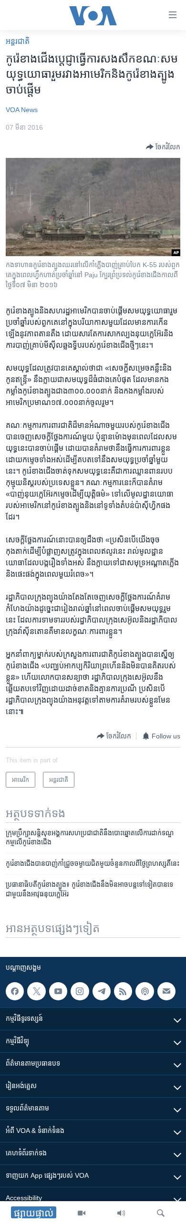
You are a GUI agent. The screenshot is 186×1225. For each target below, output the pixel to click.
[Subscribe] (166, 991)
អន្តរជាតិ (18, 41)
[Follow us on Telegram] (102, 991)
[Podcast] (144, 991)
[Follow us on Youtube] (58, 991)
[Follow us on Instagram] (80, 991)
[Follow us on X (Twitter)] (36, 991)
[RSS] (123, 991)
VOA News (22, 110)
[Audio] (121, 1213)
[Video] (81, 1213)
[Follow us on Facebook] (15, 991)
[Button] (163, 147)
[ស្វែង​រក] (160, 1213)
